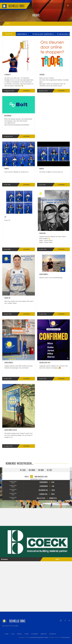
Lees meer (26, 90)
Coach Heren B (8, 363)
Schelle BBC (17, 620)
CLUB (12, 634)
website (58, 559)
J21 (5, 217)
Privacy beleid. (65, 637)
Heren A (6, 169)
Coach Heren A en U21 (10, 430)
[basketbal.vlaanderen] (61, 620)
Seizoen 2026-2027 (44, 363)
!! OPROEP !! (7, 75)
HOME (6, 634)
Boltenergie (7, 116)
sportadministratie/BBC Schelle (39, 637)
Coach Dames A (43, 274)
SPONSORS (52, 634)
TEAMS (26, 634)
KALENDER (34, 634)
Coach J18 (7, 298)
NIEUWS (19, 634)
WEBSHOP (43, 634)
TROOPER (41, 75)
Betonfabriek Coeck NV (36, 542)
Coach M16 (42, 233)
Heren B (41, 169)
